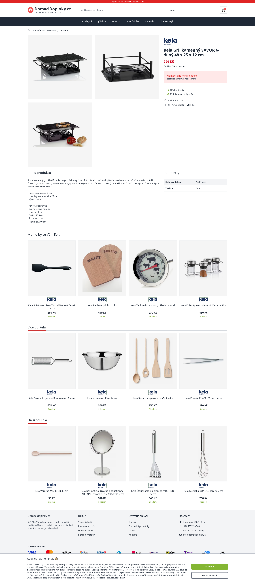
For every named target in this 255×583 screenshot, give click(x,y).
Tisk (168, 104)
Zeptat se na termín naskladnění (181, 78)
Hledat (171, 10)
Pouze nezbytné (209, 575)
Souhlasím (209, 567)
